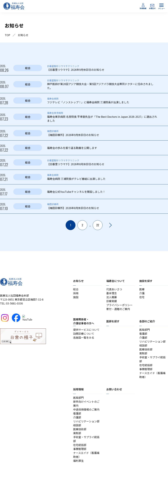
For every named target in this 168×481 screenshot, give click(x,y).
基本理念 (111, 293)
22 (97, 225)
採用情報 (78, 389)
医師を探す (112, 321)
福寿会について (115, 281)
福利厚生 (78, 461)
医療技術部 (145, 349)
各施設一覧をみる (83, 337)
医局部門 (144, 330)
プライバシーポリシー (119, 305)
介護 (142, 293)
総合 (75, 289)
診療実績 (111, 301)
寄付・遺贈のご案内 (118, 309)
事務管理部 (145, 369)
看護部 (143, 334)
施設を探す (145, 281)
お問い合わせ (114, 389)
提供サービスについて (86, 330)
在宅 (142, 297)
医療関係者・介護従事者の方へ (83, 321)
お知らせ (78, 281)
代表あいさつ (114, 289)
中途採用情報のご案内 (86, 409)
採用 (75, 293)
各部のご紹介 (147, 321)
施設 (75, 297)
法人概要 (111, 297)
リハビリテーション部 (152, 341)
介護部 (143, 337)
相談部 (143, 345)
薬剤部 (143, 353)
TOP (7, 35)
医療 (142, 289)
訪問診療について (83, 334)
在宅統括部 (145, 365)
